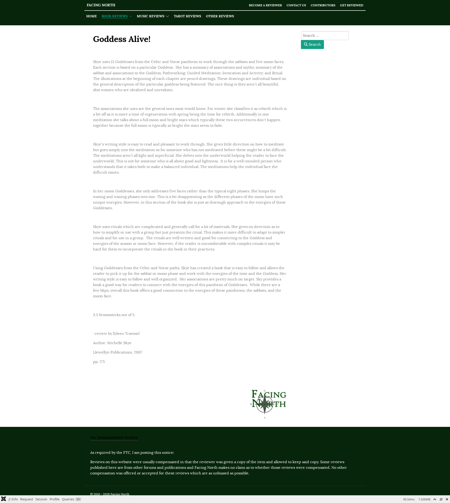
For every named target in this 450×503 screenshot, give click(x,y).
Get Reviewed (351, 5)
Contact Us (296, 5)
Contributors (323, 5)
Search (314, 44)
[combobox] (325, 35)
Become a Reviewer (265, 5)
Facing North (101, 5)
